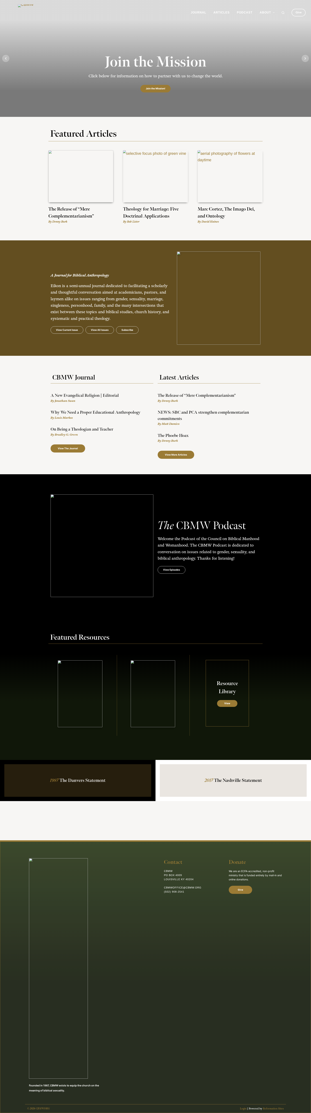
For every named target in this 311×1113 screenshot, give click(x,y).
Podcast (245, 12)
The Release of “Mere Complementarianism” (197, 395)
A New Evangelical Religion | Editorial (85, 395)
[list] (155, 58)
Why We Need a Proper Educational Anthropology (95, 412)
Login (243, 1108)
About (265, 12)
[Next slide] (305, 58)
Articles (221, 12)
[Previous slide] (5, 58)
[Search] (283, 12)
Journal (198, 12)
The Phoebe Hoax (173, 435)
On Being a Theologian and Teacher (82, 429)
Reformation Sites (273, 1108)
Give (299, 12)
